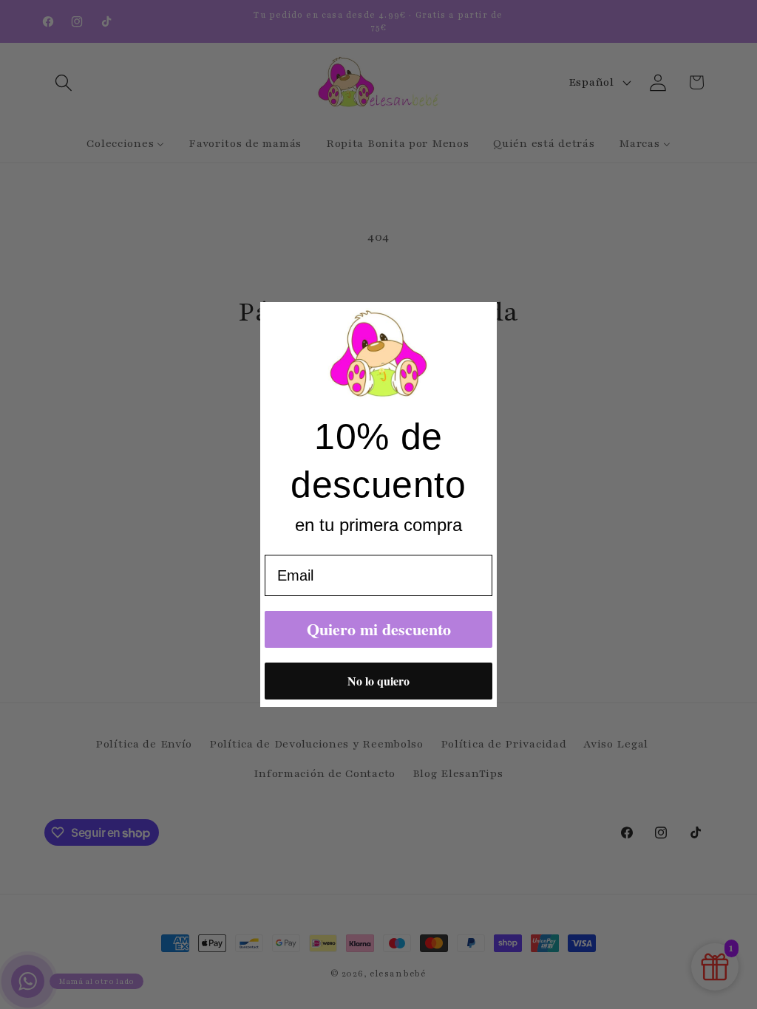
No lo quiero (378, 680)
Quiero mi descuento (379, 629)
